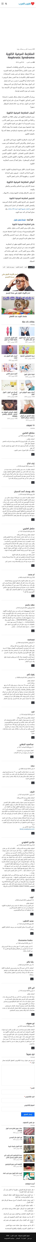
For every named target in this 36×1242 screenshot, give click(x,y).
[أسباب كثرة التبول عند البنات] (9, 349)
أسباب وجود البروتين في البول (27, 393)
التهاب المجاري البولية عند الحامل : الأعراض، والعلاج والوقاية (9, 414)
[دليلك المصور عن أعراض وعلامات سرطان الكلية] (26, 407)
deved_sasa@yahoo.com (27, 829)
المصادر (18, 1238)
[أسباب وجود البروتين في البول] (26, 385)
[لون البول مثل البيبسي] (29, 1140)
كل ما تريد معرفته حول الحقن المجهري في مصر (18, 1217)
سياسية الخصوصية (9, 1238)
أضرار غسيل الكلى (11, 373)
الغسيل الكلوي (19, 267)
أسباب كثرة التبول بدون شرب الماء (12, 1173)
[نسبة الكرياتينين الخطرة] (26, 349)
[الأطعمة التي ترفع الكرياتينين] (29, 1167)
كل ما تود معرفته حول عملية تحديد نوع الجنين (19, 1225)
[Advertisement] (18, 28)
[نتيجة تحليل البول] (26, 367)
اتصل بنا (24, 1238)
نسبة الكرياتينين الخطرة (27, 356)
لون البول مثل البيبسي (15, 1137)
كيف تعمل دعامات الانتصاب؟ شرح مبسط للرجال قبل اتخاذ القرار (17, 1201)
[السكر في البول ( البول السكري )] (9, 385)
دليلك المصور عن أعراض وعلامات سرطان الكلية (27, 416)
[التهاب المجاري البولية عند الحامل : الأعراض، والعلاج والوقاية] (9, 405)
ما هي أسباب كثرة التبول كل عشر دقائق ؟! (26, 338)
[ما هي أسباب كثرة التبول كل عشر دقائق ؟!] (26, 331)
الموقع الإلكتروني (29, 1105)
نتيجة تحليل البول (29, 374)
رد (33, 454)
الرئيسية (30, 49)
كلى (4, 267)
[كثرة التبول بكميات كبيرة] (29, 1149)
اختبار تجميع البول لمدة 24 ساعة (19, 208)
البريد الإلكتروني (29, 1096)
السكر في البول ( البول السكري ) (10, 393)
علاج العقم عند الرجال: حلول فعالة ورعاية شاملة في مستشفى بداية (17, 1209)
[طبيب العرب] (26, 3)
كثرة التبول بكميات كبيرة (15, 1146)
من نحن (29, 1238)
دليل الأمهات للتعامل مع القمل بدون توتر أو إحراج (18, 1214)
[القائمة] (3, 4)
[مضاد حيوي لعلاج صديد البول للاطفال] (29, 1131)
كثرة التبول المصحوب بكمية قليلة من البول (10, 338)
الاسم (32, 1088)
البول (26, 267)
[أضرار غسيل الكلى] (9, 367)
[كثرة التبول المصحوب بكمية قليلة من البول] (9, 331)
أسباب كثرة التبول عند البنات (10, 357)
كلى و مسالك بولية (22, 49)
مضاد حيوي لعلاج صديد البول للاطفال (14, 1129)
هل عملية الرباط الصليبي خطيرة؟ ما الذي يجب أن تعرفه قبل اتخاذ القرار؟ (18, 1190)
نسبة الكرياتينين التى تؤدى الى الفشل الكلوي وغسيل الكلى (13, 1156)
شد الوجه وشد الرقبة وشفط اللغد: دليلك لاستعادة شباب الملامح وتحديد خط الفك (18, 1196)
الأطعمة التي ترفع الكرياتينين (13, 1164)
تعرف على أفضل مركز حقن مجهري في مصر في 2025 (18, 1221)
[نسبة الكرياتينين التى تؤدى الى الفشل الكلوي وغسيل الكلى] (29, 1158)
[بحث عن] (6, 4)
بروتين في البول (10, 267)
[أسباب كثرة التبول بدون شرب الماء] (29, 1176)
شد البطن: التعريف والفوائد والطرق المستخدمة (19, 1228)
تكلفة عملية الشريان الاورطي (24, 1205)
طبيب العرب (29, 62)
